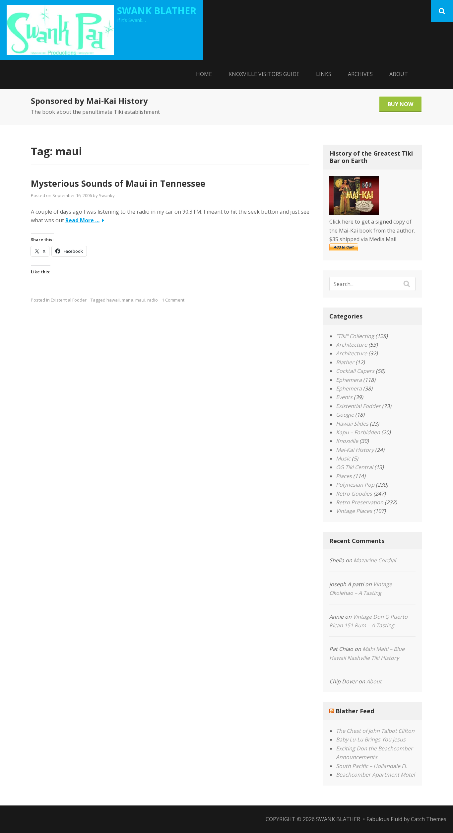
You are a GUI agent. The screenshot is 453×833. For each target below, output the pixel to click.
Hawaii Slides (352, 423)
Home (204, 74)
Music (343, 458)
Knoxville (347, 441)
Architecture (351, 344)
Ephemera (349, 379)
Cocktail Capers (355, 371)
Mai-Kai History (355, 449)
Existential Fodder (69, 300)
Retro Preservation (359, 502)
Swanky (107, 195)
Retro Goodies (354, 493)
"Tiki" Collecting (355, 336)
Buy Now (400, 104)
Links (323, 74)
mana (127, 300)
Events (344, 397)
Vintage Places (354, 511)
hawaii (113, 300)
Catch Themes (428, 819)
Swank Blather (156, 10)
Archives (360, 74)
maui (140, 300)
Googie (345, 414)
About (398, 74)
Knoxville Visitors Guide (263, 74)
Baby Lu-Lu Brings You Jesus (371, 739)
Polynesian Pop (355, 484)
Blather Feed (355, 711)
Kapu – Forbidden (358, 432)
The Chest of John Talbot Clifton (375, 730)
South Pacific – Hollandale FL (371, 766)
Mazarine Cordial (375, 560)
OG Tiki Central (354, 467)
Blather (345, 362)
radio (152, 300)
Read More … (82, 220)
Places (344, 476)
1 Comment (173, 300)
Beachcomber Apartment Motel (375, 774)
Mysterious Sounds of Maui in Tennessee (118, 183)
